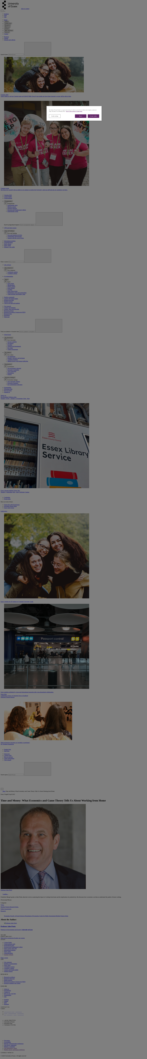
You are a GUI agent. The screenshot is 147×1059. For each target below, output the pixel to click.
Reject (80, 116)
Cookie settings (54, 116)
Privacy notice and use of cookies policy (74, 111)
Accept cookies (93, 116)
